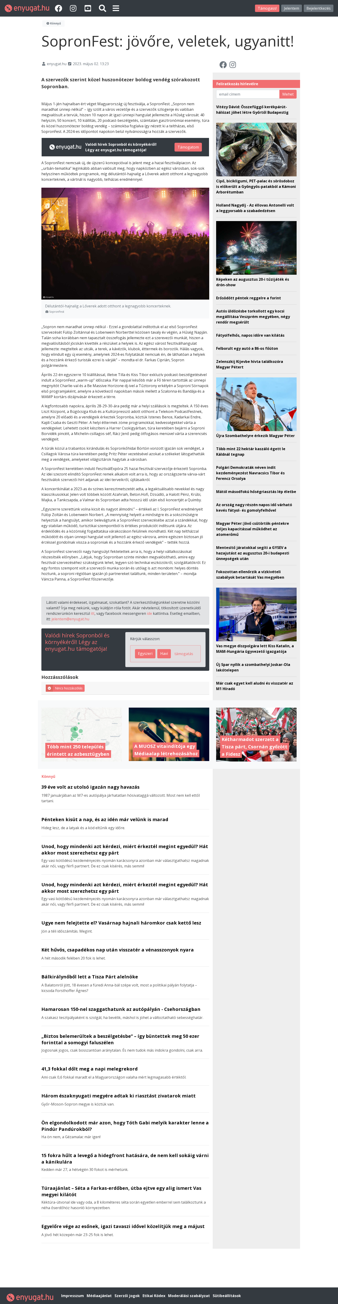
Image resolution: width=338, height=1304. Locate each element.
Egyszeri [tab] (145, 653)
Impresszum (73, 1295)
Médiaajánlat (100, 1295)
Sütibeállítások (227, 1295)
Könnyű (55, 23)
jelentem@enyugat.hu (70, 618)
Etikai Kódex (154, 1295)
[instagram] (74, 8)
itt (93, 613)
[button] (116, 8)
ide (149, 613)
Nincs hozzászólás (69, 688)
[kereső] (102, 8)
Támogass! (267, 8)
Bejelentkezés (318, 8)
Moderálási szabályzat (189, 1295)
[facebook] (59, 8)
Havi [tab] (164, 653)
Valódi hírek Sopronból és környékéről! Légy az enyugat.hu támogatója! (77, 641)
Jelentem (291, 8)
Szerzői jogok (128, 1295)
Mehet (288, 94)
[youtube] (88, 8)
